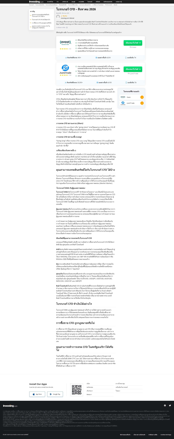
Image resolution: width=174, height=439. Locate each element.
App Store (39, 394)
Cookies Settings (166, 434)
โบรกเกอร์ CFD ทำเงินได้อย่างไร (41, 19)
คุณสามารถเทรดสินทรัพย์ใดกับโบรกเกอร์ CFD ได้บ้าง (40, 15)
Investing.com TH (36, 1)
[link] (65, 42)
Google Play (56, 394)
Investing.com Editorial (67, 18)
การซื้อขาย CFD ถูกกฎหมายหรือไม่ (41, 23)
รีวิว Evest (133, 47)
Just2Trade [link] (130, 103)
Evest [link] (128, 97)
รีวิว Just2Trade (133, 73)
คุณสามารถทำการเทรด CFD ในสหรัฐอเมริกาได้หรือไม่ (41, 27)
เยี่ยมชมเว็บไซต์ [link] (132, 43)
